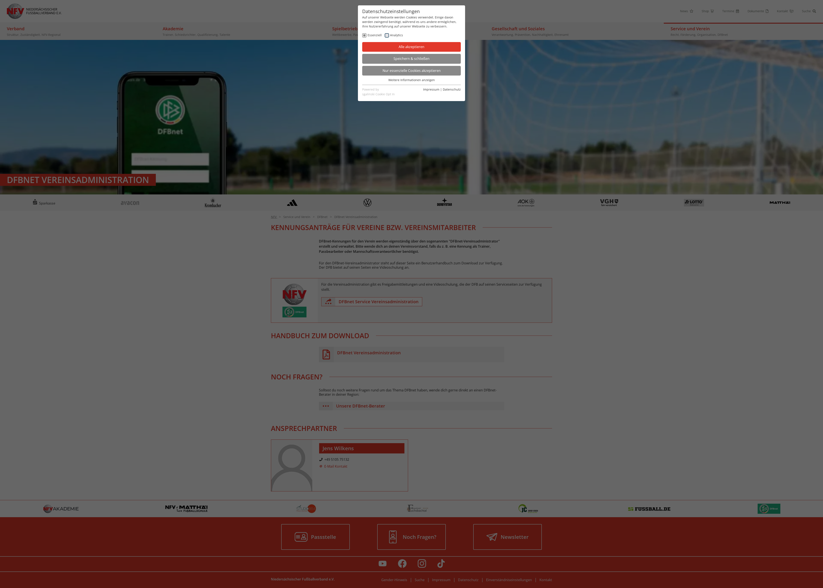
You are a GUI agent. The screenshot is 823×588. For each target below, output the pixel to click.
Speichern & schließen (411, 58)
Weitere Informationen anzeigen (411, 80)
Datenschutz (452, 89)
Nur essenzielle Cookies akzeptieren (412, 70)
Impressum (431, 89)
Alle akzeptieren (411, 46)
